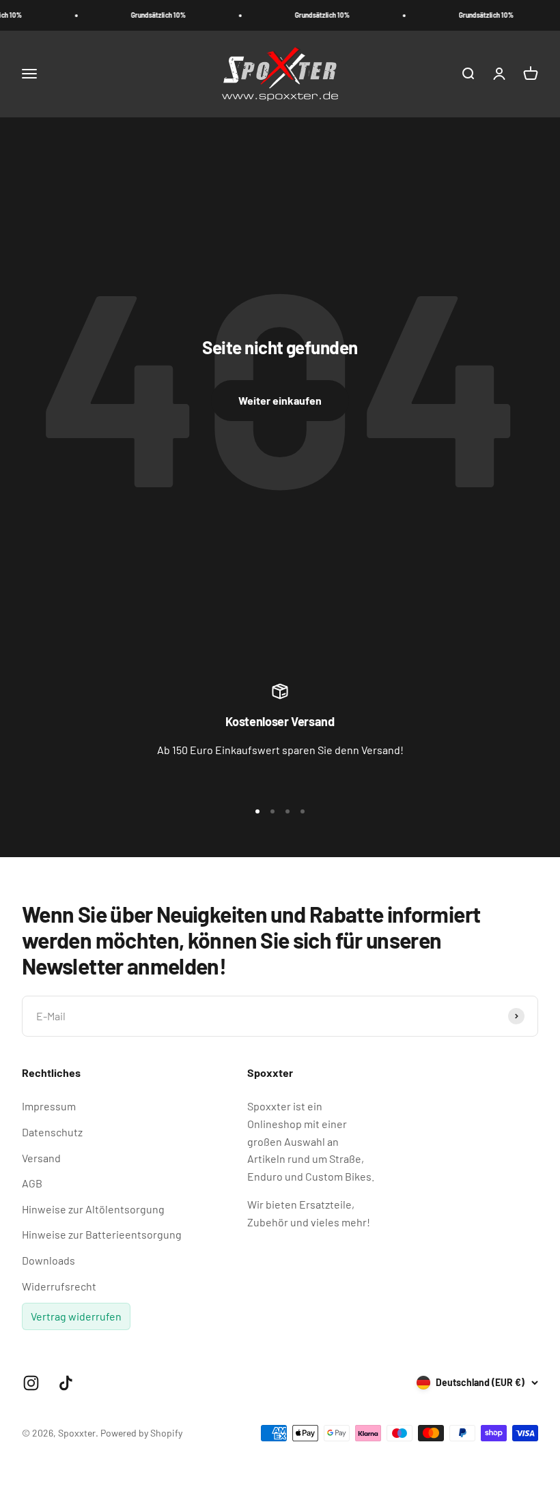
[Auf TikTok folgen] (66, 1383)
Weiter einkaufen (280, 400)
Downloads (48, 1260)
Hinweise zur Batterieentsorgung (102, 1234)
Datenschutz (52, 1131)
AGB (32, 1183)
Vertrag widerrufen (76, 1316)
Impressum (49, 1105)
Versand (41, 1157)
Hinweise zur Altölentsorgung (93, 1208)
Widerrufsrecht (59, 1286)
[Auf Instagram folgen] (31, 1383)
